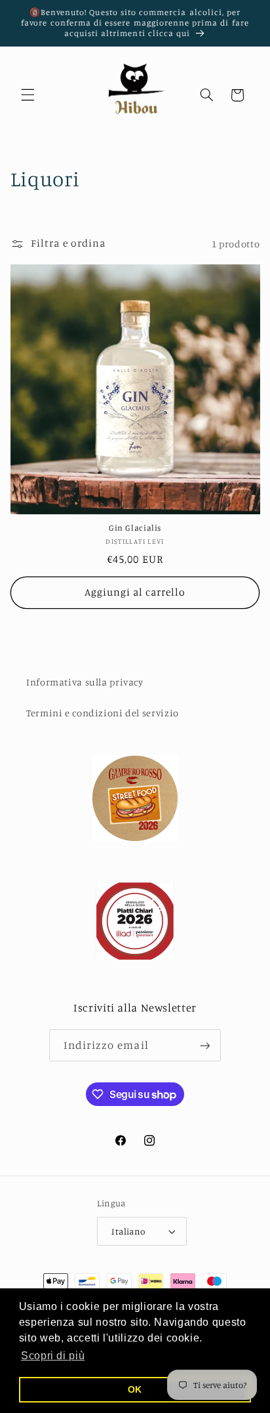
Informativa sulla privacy (85, 681)
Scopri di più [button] (53, 1355)
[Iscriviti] (205, 1045)
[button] (27, 95)
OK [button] (135, 1389)
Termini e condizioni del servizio (102, 712)
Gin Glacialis (135, 528)
